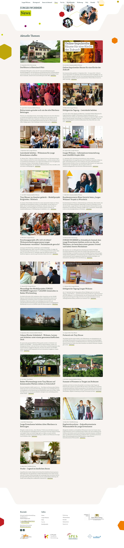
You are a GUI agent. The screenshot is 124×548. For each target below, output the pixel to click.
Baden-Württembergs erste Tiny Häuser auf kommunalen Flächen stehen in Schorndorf (37, 382)
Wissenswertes (66, 517)
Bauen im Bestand (47, 2)
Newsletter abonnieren (25, 526)
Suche (98, 2)
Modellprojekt (71, 2)
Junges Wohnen (26, 2)
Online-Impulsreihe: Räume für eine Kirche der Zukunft (82, 68)
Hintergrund (36, 2)
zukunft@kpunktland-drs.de (28, 521)
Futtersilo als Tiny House (73, 335)
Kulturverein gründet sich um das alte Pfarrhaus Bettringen (39, 111)
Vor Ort (62, 2)
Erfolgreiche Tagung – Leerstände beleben (80, 110)
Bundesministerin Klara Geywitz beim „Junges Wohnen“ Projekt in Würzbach (81, 198)
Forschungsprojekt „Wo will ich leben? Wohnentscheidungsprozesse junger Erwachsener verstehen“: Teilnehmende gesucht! (40, 242)
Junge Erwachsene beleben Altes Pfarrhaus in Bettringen (38, 425)
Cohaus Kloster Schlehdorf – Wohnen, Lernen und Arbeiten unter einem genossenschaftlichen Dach (39, 337)
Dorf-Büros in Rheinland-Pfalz (32, 67)
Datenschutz (66, 522)
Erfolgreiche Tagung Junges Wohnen (77, 288)
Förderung (80, 2)
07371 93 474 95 (25, 522)
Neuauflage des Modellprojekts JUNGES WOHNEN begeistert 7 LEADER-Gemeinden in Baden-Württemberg (39, 290)
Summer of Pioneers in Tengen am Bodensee (80, 381)
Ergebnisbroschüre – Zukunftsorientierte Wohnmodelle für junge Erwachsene (79, 425)
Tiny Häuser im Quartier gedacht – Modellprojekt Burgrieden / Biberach (40, 198)
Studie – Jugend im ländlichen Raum (35, 468)
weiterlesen (53, 75)
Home (42, 515)
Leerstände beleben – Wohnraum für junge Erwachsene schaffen (37, 154)
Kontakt (93, 2)
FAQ (86, 2)
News (56, 2)
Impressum (65, 524)
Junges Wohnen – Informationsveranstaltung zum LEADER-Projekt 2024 (81, 154)
